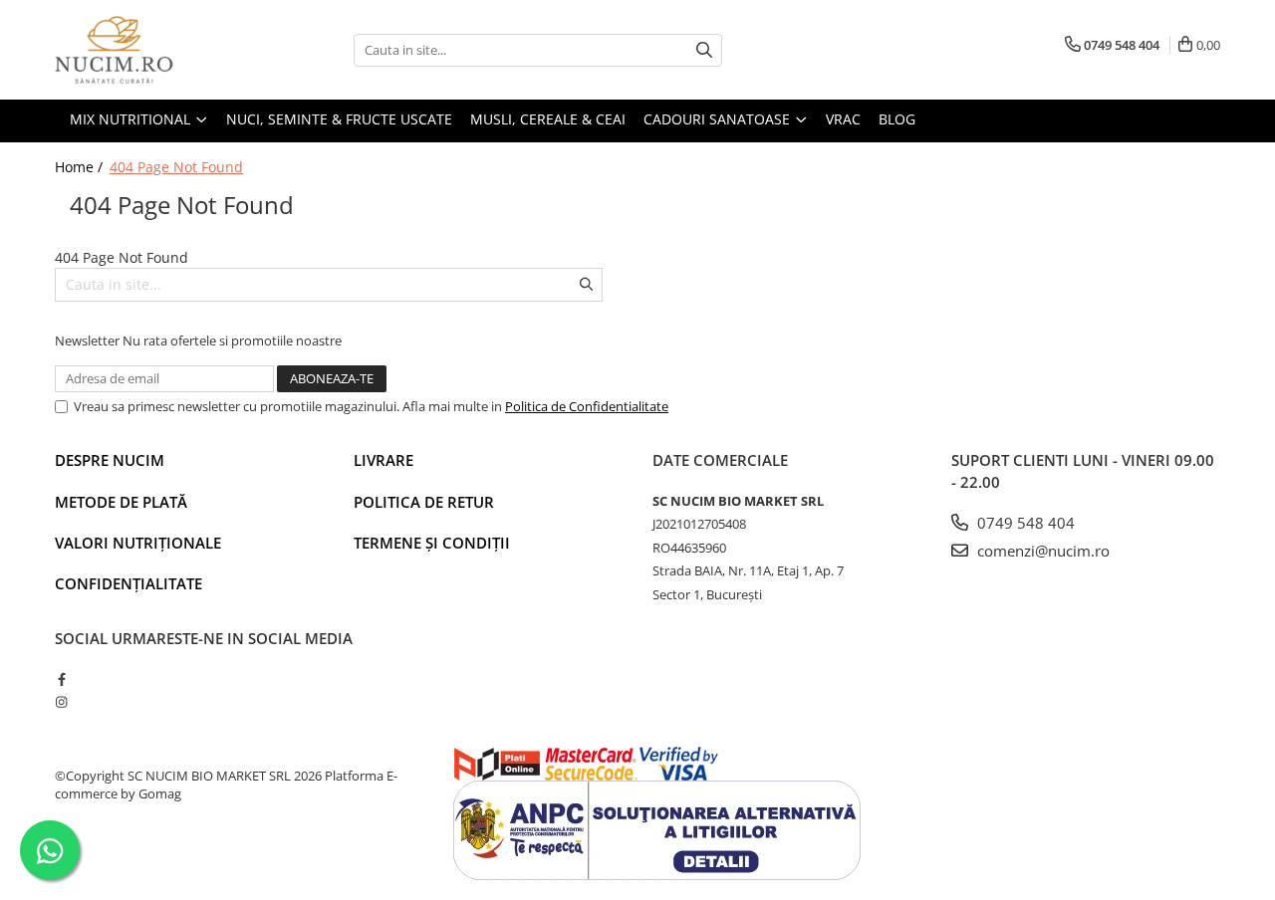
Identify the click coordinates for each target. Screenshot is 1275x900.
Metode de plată (121, 502)
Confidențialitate (128, 583)
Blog (897, 119)
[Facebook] (61, 679)
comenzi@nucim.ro (1041, 551)
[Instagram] (61, 702)
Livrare (383, 460)
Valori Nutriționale (138, 543)
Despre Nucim (109, 460)
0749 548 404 (1024, 523)
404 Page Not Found (176, 166)
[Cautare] (704, 50)
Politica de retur (424, 502)
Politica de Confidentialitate (586, 406)
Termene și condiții (432, 543)
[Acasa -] (154, 50)
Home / (81, 166)
